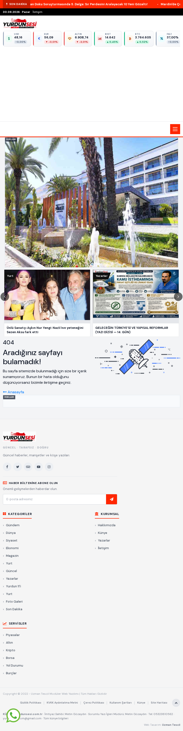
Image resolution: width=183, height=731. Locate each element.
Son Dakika (14, 609)
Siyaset (11, 540)
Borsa (10, 658)
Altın (9, 643)
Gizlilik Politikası (30, 703)
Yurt (9, 563)
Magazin (12, 556)
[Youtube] (38, 467)
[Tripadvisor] (28, 467)
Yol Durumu (14, 665)
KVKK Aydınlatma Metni (62, 703)
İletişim (37, 12)
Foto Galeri (14, 602)
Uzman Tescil (171, 724)
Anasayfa (15, 391)
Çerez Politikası (93, 703)
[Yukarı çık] (176, 703)
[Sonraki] (178, 296)
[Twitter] (17, 467)
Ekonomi (12, 548)
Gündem (13, 525)
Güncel (11, 571)
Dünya (11, 533)
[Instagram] (49, 467)
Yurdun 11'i (13, 586)
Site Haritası (159, 703)
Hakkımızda (107, 525)
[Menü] (175, 129)
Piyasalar (13, 635)
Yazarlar (12, 579)
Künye (102, 533)
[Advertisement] (91, 83)
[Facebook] (7, 467)
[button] (91, 129)
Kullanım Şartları (121, 703)
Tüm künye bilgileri (55, 718)
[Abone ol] (111, 499)
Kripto (10, 650)
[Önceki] (4, 296)
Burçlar (11, 673)
